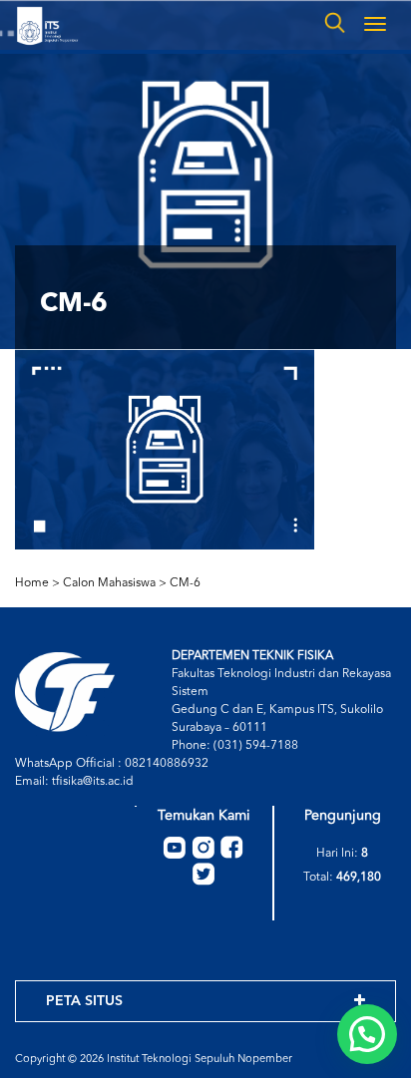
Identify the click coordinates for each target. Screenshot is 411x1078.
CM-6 (185, 583)
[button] (367, 1034)
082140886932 (166, 764)
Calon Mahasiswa (109, 583)
